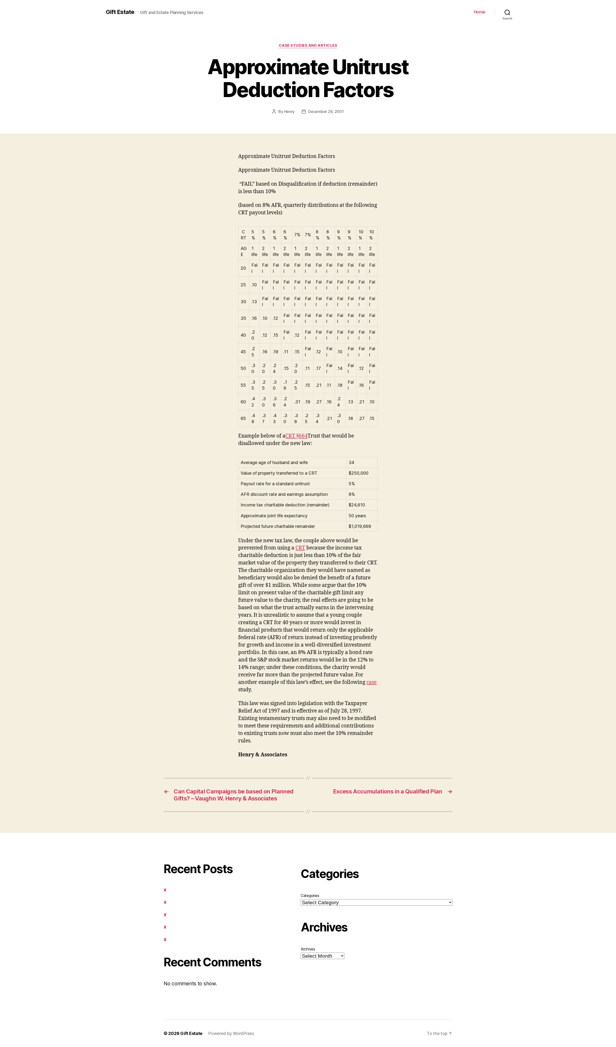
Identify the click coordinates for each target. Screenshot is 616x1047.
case (371, 682)
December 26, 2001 (326, 111)
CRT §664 (296, 436)
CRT (300, 548)
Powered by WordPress (231, 1033)
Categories (310, 895)
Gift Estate (120, 12)
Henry (289, 111)
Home (479, 11)
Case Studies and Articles (308, 45)
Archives (308, 949)
